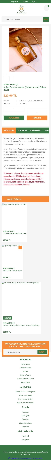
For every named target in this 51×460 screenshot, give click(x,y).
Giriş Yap (25, 1)
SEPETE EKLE (14, 118)
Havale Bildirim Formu (25, 379)
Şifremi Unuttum (25, 423)
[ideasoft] (13, 458)
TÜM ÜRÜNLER (38, 101)
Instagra (25, 440)
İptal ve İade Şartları (25, 399)
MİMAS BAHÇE (11, 84)
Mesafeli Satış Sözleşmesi (25, 392)
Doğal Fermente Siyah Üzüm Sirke (14, 233)
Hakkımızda (25, 364)
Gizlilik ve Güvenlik (25, 395)
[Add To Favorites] (37, 111)
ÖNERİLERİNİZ (36, 130)
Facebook (25, 436)
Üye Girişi (25, 419)
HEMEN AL (37, 118)
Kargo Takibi (25, 382)
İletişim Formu (25, 375)
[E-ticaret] (25, 458)
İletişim (25, 371)
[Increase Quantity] (22, 109)
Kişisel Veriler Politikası (25, 403)
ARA (46, 19)
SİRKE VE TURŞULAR (25, 101)
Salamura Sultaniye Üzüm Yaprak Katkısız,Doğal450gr (21, 325)
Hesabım (25, 412)
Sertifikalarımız (25, 368)
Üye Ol (34, 1)
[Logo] (21, 10)
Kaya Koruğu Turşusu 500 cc (12, 270)
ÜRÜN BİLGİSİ (9, 130)
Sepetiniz (25, 427)
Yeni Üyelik (25, 416)
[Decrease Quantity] (5, 109)
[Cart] (46, 8)
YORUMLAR (22, 130)
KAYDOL (42, 352)
